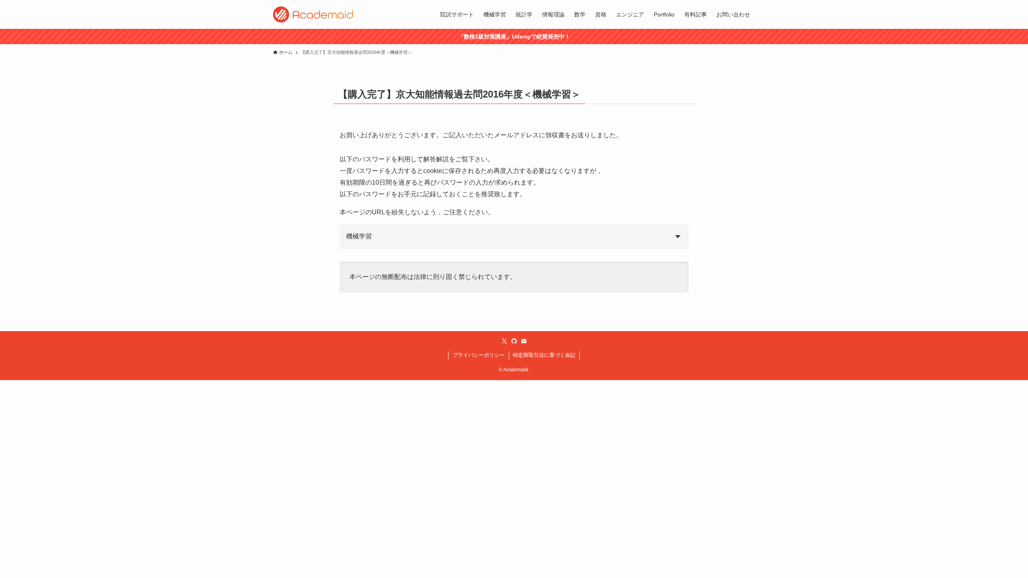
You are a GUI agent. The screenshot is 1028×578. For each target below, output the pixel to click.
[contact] (523, 341)
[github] (514, 341)
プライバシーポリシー (479, 355)
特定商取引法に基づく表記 (544, 355)
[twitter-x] (504, 341)
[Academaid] (313, 14)
